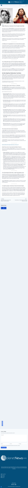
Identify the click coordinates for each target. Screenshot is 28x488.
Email (11, 443)
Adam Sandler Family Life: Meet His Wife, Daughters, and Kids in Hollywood (6, 200)
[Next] (5, 208)
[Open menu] (1, 5)
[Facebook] (12, 484)
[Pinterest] (15, 484)
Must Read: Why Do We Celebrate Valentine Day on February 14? (10, 144)
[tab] (2, 425)
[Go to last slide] (2, 208)
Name (2, 443)
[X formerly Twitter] (13, 484)
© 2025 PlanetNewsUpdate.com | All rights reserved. (14, 486)
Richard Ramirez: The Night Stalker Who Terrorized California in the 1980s (21, 200)
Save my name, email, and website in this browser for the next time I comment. (11, 445)
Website (20, 443)
